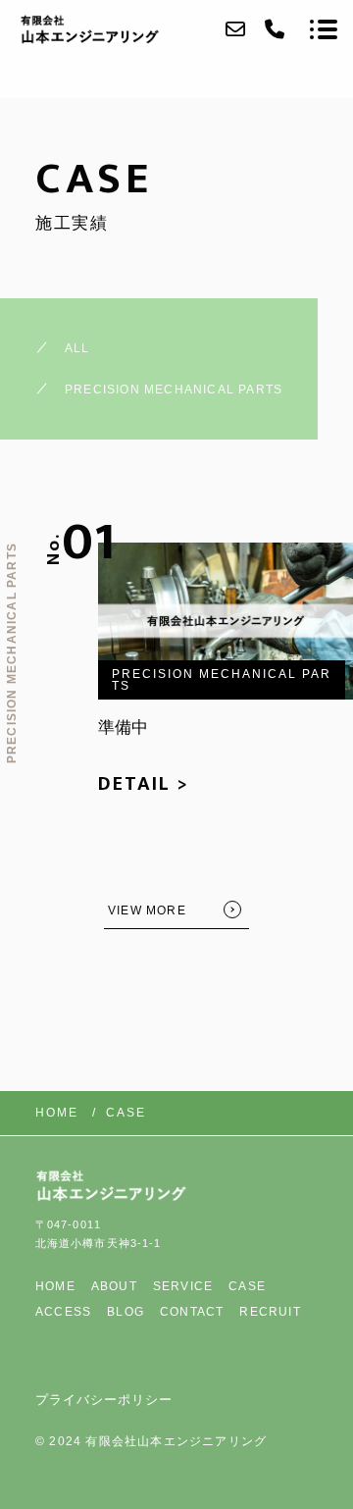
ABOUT (114, 1286)
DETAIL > (143, 784)
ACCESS (63, 1312)
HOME (55, 1286)
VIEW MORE (147, 910)
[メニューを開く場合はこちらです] (323, 29)
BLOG (125, 1312)
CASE (247, 1286)
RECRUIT (269, 1312)
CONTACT (192, 1312)
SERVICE (183, 1286)
